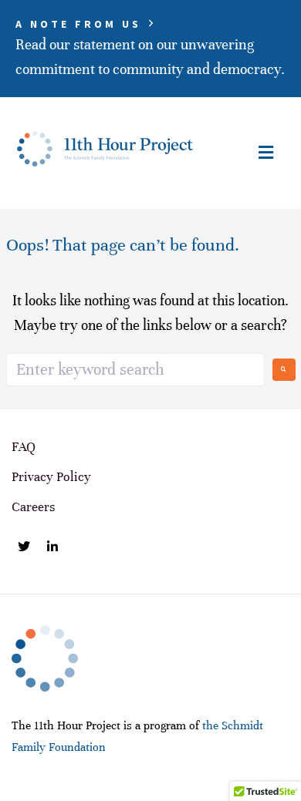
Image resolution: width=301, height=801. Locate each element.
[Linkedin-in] (52, 546)
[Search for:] (135, 369)
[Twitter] (24, 546)
